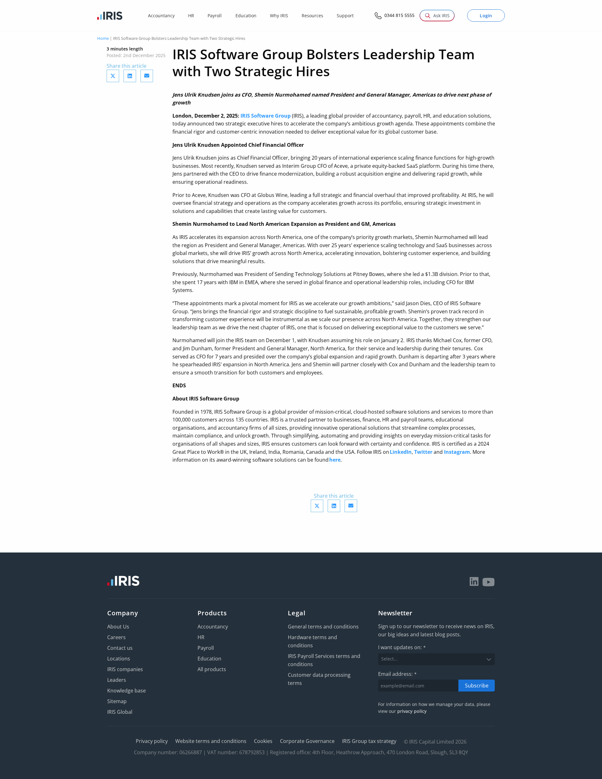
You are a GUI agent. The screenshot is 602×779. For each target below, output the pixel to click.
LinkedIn (401, 451)
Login (486, 16)
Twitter (423, 451)
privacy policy (412, 711)
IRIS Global (119, 711)
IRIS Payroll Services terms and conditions (324, 660)
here (335, 459)
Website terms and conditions (210, 741)
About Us (118, 626)
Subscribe (476, 685)
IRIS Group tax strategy (369, 741)
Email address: (397, 673)
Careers (116, 637)
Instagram (457, 451)
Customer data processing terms (319, 678)
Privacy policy (152, 741)
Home (103, 38)
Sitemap (117, 701)
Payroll (206, 647)
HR (201, 637)
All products (212, 669)
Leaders (116, 679)
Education (209, 658)
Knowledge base (126, 690)
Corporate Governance (307, 741)
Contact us (120, 647)
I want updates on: (402, 647)
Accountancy (213, 626)
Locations (118, 658)
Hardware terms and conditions (312, 641)
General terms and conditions (323, 626)
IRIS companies (125, 669)
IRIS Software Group (265, 115)
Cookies (263, 741)
